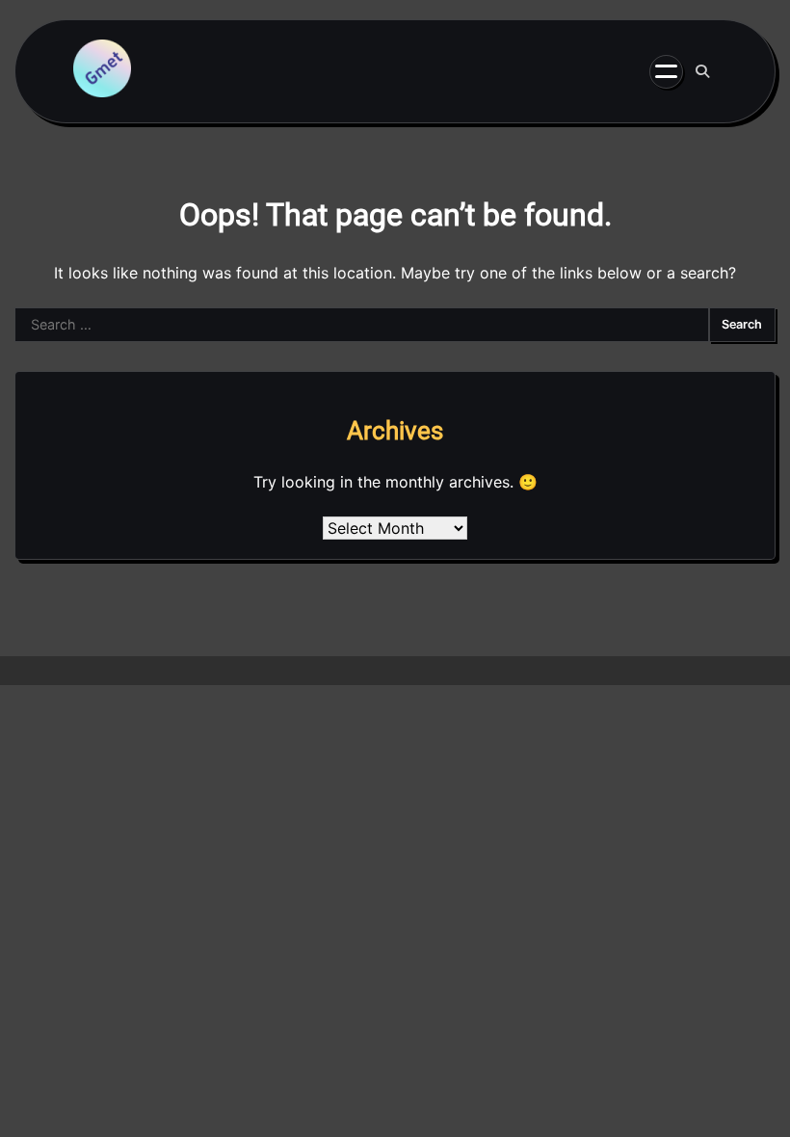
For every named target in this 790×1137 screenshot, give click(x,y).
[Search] (702, 71)
